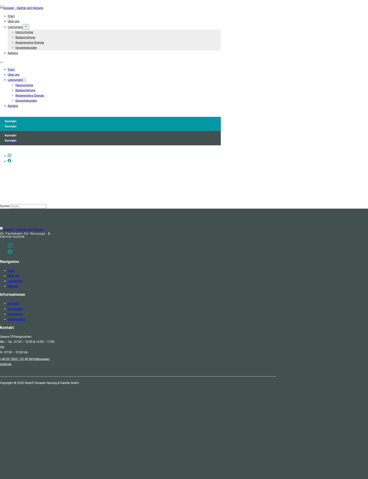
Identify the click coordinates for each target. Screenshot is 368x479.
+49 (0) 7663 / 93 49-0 (15, 359)
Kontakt (13, 303)
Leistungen (15, 27)
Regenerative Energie (29, 42)
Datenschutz (16, 319)
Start (11, 16)
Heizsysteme (24, 32)
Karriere (13, 53)
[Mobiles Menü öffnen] (1, 62)
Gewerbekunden (26, 48)
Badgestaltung (25, 37)
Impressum (15, 314)
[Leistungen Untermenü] (26, 27)
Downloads (15, 309)
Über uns (13, 21)
